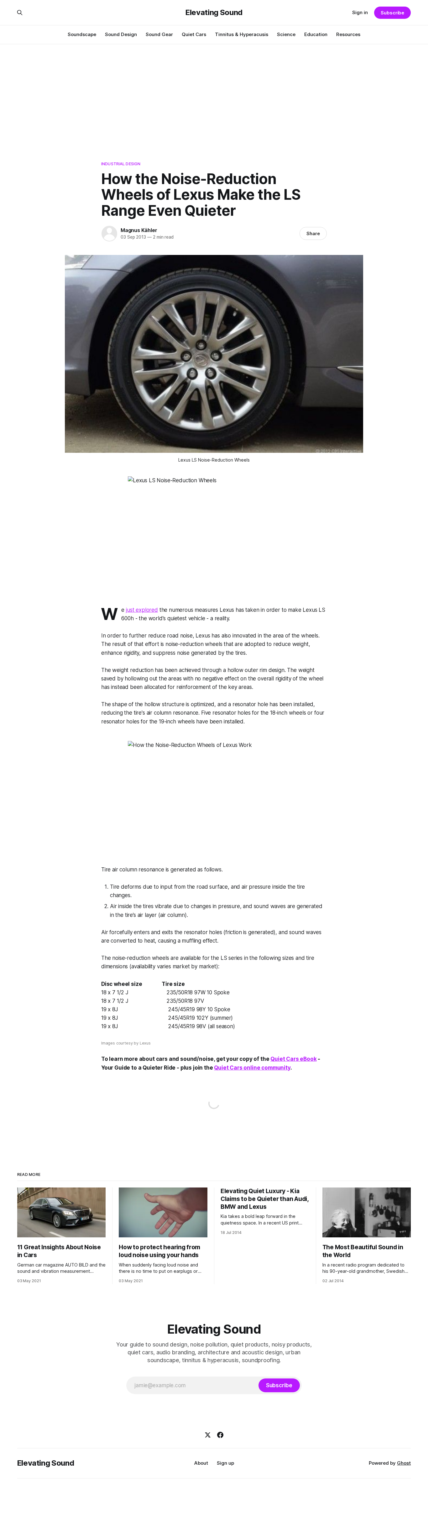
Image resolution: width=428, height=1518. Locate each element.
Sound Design (121, 34)
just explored (142, 610)
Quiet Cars (194, 34)
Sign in (360, 12)
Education (315, 34)
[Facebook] (220, 1435)
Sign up (225, 1463)
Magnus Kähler (139, 230)
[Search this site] (20, 13)
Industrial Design (120, 163)
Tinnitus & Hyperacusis (241, 34)
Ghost (404, 1463)
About (201, 1463)
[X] (208, 1435)
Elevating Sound (214, 12)
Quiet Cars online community (252, 1068)
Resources (348, 34)
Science (286, 34)
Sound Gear (159, 34)
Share (313, 233)
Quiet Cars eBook (293, 1059)
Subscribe (392, 13)
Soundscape (82, 34)
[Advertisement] (214, 91)
